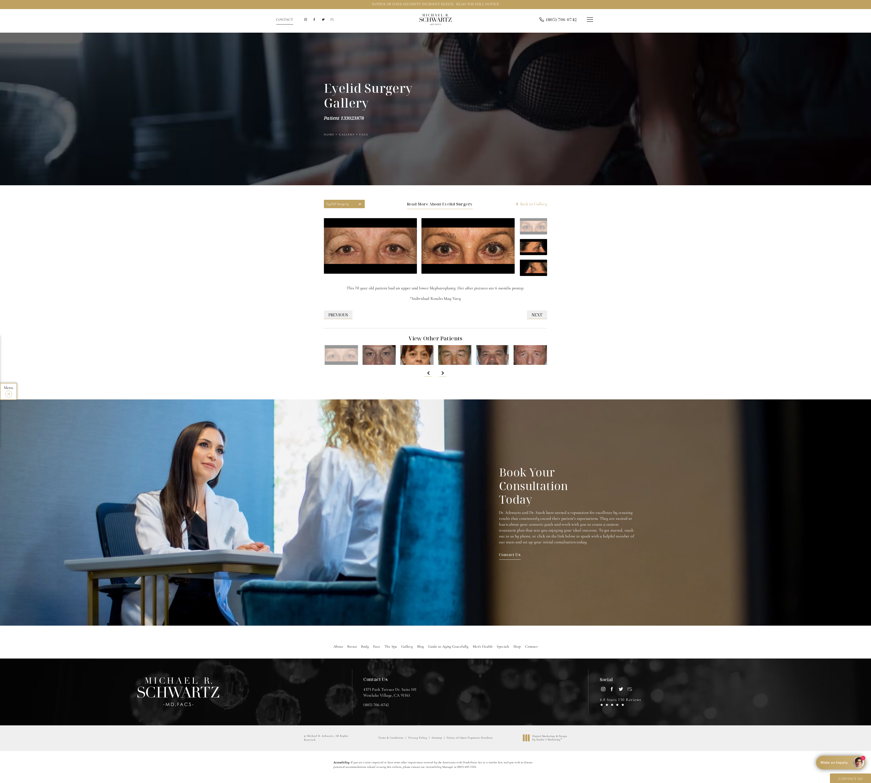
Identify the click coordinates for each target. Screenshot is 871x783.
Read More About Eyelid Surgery (440, 204)
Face (363, 134)
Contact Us (510, 554)
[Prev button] (428, 373)
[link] (561, 19)
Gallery (347, 134)
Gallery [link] (407, 646)
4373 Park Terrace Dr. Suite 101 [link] (389, 692)
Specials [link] (503, 646)
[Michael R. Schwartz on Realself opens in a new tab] (332, 19)
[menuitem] (305, 19)
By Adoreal (840, 762)
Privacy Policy (417, 737)
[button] (590, 19)
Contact (284, 19)
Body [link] (365, 646)
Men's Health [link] (483, 646)
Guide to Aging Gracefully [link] (448, 646)
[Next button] (442, 373)
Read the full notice (477, 4)
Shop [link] (517, 646)
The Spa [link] (390, 646)
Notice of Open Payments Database (470, 737)
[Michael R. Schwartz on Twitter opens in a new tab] (323, 19)
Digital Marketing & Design (549, 738)
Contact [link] (531, 646)
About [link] (338, 646)
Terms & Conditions (391, 737)
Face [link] (376, 646)
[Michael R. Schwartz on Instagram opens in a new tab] (305, 19)
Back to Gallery (533, 204)
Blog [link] (420, 646)
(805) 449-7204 (466, 767)
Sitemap (437, 737)
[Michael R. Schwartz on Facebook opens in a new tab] (314, 19)
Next (537, 314)
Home (329, 134)
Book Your (533, 485)
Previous (338, 314)
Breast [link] (352, 646)
